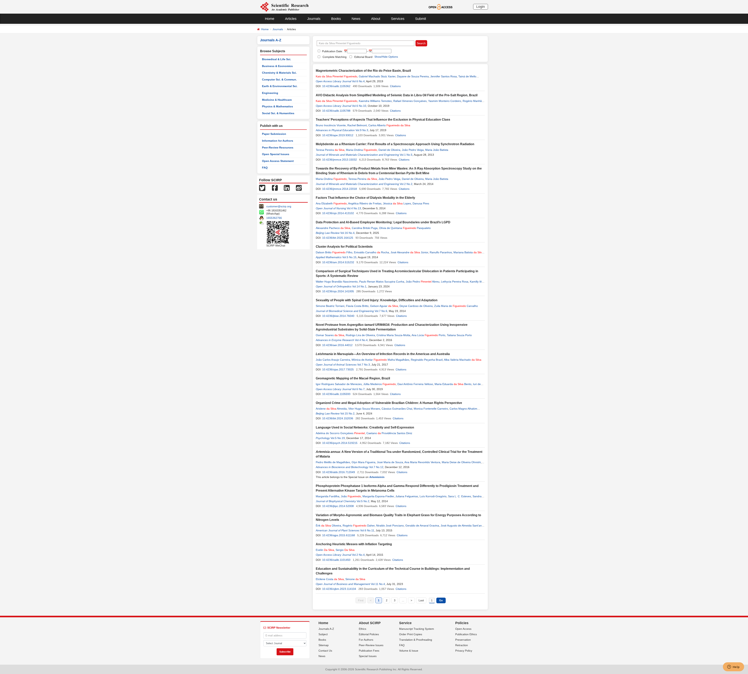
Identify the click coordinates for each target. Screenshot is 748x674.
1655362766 (274, 217)
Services (397, 19)
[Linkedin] (287, 187)
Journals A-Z (326, 628)
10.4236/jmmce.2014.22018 (339, 188)
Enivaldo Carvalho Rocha (371, 252)
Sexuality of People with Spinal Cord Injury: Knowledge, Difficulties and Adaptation (377, 300)
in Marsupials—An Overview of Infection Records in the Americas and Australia (383, 354)
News (356, 19)
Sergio (345, 549)
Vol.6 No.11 (367, 530)
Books (336, 19)
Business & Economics (277, 66)
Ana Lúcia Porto (428, 335)
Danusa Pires (421, 203)
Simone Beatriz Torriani (330, 305)
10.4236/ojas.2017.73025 (338, 369)
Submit (420, 19)
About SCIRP (370, 623)
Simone (355, 579)
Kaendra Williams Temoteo (375, 100)
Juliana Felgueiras (406, 496)
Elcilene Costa (330, 579)
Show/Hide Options (386, 56)
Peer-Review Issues (371, 645)
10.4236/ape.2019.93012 (337, 135)
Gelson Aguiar (384, 305)
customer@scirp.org (278, 206)
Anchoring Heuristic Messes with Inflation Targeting (354, 544)
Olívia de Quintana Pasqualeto (405, 228)
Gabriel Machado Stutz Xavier (377, 76)
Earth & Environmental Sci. (279, 86)
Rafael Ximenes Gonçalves (410, 100)
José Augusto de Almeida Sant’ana (462, 525)
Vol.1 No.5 (406, 154)
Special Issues (368, 656)
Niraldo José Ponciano (390, 525)
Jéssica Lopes (397, 203)
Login (480, 7)
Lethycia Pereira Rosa (454, 281)
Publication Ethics (466, 634)
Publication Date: (332, 51)
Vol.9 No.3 (361, 130)
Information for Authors (277, 140)
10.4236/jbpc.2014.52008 (338, 506)
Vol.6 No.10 (359, 105)
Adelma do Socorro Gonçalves (340, 433)
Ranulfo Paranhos (441, 252)
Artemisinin (377, 477)
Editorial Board (363, 56)
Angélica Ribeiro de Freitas (364, 203)
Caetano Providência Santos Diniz (389, 433)
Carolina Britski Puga (365, 228)
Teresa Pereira (330, 149)
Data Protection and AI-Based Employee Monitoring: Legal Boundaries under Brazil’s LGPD (383, 222)
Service (405, 623)
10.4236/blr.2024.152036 (337, 418)
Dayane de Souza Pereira (413, 76)
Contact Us (325, 650)
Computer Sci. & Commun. (279, 79)
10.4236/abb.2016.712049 (338, 472)
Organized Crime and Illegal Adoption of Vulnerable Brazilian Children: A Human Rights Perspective (389, 403)
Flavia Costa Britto (357, 305)
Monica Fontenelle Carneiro (431, 408)
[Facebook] (275, 187)
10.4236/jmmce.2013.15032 (339, 159)
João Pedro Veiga (413, 149)
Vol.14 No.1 (359, 286)
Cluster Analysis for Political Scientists (344, 246)
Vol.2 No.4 (358, 554)
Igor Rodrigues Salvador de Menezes (339, 384)
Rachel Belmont (357, 125)
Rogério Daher (359, 525)
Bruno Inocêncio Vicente (331, 125)
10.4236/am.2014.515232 (338, 262)
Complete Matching (335, 56)
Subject (323, 634)
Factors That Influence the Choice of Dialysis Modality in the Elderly (365, 197)
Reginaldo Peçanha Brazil (427, 359)
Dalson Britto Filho (334, 252)
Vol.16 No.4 (347, 232)
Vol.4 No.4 (361, 340)
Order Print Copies (410, 634)
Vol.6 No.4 (358, 81)
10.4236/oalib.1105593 (336, 394)
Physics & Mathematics (277, 106)
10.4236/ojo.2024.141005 (338, 291)
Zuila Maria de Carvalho (456, 305)
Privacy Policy (463, 650)
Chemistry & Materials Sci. (279, 72)
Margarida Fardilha (327, 496)
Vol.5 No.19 (338, 438)
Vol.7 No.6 (381, 311)
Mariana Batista (468, 252)
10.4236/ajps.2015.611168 (338, 535)
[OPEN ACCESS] (440, 6)
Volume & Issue (408, 650)
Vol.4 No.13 (354, 208)
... (403, 600)
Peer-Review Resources (277, 147)
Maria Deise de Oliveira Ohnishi (461, 462)
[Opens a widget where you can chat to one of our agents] (733, 667)
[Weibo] (299, 187)
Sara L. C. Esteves (459, 496)
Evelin (325, 549)
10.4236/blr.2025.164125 (337, 237)
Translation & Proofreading (415, 639)
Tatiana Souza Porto (459, 335)
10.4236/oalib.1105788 (336, 110)
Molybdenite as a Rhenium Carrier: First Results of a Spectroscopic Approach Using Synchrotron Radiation (395, 144)
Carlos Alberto (389, 125)
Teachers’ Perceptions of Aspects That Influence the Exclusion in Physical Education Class (383, 119)
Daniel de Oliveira (389, 149)
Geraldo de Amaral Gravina (422, 525)
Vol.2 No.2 (406, 184)
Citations (395, 86)
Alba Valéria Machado (462, 359)
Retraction (461, 645)
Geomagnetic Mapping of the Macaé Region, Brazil (353, 378)
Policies (461, 623)
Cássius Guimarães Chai (397, 408)
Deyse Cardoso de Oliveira (416, 305)
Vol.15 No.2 (347, 413)
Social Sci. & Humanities (278, 113)
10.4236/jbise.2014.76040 (338, 315)
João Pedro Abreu (422, 281)
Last (421, 600)
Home (269, 19)
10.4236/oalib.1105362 (336, 86)
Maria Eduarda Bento (453, 384)
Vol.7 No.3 (363, 364)
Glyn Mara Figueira (363, 462)
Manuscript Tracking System (416, 628)
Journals (313, 19)
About (375, 19)
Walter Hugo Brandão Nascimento (337, 281)
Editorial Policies (369, 634)
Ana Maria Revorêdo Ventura (422, 462)
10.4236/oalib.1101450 (336, 559)
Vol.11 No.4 (378, 584)
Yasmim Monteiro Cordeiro (444, 100)
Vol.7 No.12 (376, 467)
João (351, 496)
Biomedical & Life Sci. (276, 59)
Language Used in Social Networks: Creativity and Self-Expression (365, 427)
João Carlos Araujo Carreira (333, 359)
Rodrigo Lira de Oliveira (360, 335)
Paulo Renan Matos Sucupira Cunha (381, 281)
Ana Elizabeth (331, 203)
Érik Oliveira (328, 525)
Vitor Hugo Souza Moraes (364, 408)
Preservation (463, 639)
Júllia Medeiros (379, 384)
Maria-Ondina (361, 149)
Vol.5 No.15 (349, 257)
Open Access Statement (278, 161)
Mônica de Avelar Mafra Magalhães (380, 359)
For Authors (366, 639)
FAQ (265, 167)
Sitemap (323, 645)
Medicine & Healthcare (277, 99)
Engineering (270, 93)
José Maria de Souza (390, 462)
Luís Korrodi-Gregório (433, 496)
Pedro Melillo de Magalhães (333, 462)
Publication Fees (369, 650)
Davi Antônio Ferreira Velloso (415, 384)
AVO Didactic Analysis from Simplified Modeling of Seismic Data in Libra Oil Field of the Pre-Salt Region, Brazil (396, 95)
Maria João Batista (436, 149)
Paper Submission (274, 133)
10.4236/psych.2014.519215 (339, 442)
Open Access (463, 628)
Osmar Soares (330, 335)
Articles (290, 19)
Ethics (362, 628)
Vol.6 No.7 (358, 389)
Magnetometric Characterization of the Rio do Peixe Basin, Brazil (363, 70)
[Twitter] (262, 187)
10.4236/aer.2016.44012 (337, 345)
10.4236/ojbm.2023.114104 (339, 588)
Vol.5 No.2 (363, 501)
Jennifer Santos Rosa (443, 76)
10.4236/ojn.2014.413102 (338, 213)
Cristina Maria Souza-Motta (393, 335)
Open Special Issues (275, 154)
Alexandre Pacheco (333, 228)
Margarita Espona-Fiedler (378, 496)
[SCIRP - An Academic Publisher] (284, 6)
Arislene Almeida (331, 408)
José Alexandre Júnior (409, 252)
